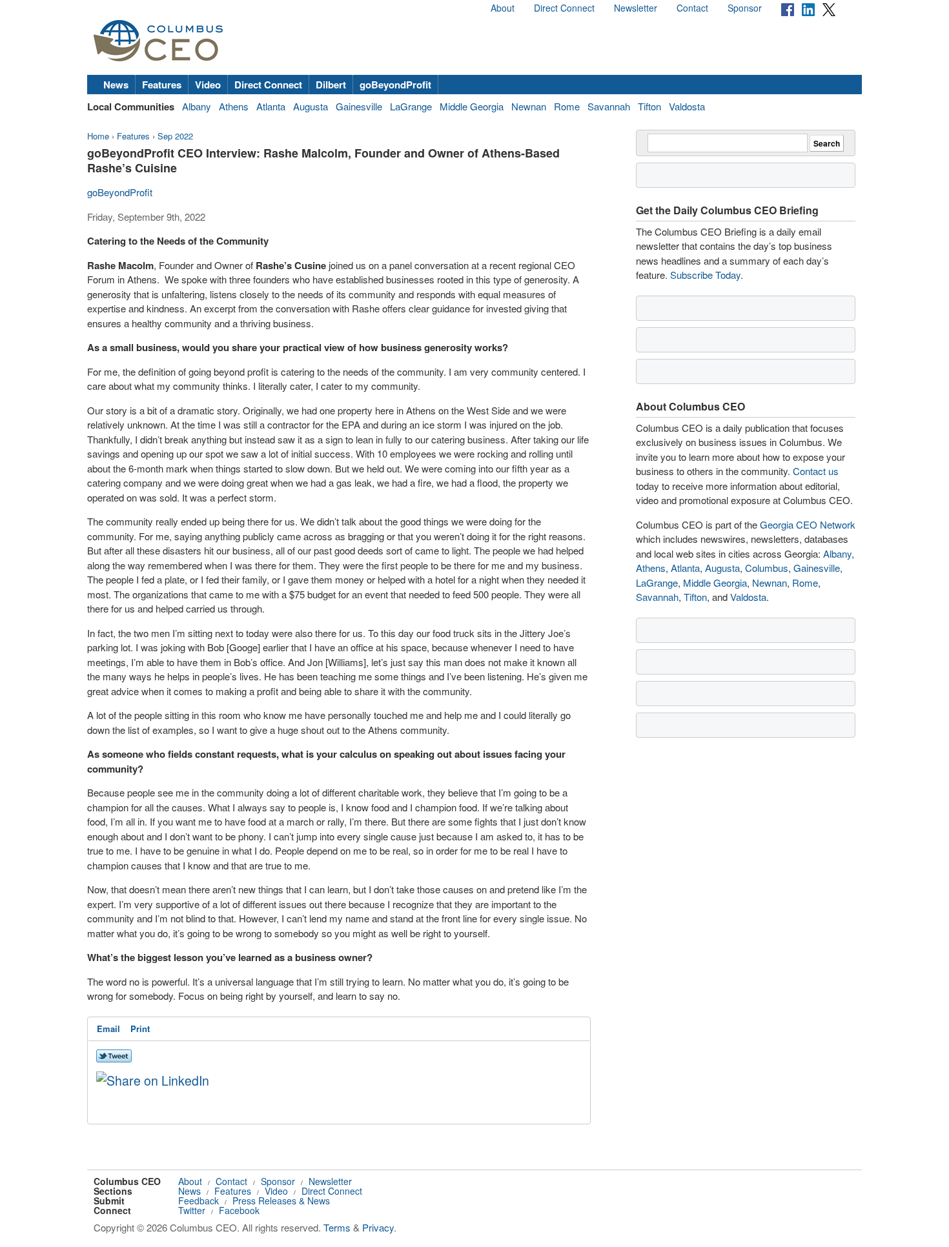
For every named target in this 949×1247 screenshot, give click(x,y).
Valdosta (687, 106)
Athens (234, 106)
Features (161, 84)
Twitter (191, 1210)
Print (140, 1028)
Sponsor (745, 7)
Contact (692, 7)
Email (108, 1028)
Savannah (608, 106)
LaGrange (411, 106)
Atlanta (270, 106)
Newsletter (635, 7)
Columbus (766, 567)
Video (208, 84)
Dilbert (331, 84)
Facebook (239, 1210)
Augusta (310, 106)
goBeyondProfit (395, 84)
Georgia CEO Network (807, 524)
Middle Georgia (472, 106)
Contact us (816, 471)
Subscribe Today (705, 274)
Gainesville (359, 106)
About (503, 7)
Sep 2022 (175, 136)
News (115, 84)
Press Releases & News (281, 1200)
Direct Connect (564, 7)
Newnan (528, 106)
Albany (196, 106)
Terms (337, 1227)
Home (98, 136)
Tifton (649, 106)
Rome (567, 106)
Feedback (198, 1200)
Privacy (378, 1227)
